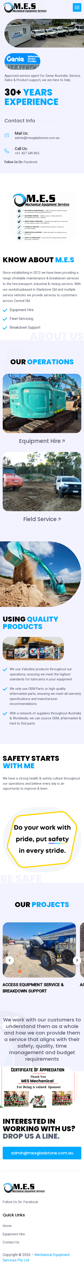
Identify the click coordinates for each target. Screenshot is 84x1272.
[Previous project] (9, 960)
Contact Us (11, 1242)
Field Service (40, 519)
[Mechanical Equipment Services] (25, 7)
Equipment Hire (40, 441)
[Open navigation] (77, 7)
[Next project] (77, 960)
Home (7, 1226)
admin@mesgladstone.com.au (42, 1153)
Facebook (31, 1202)
